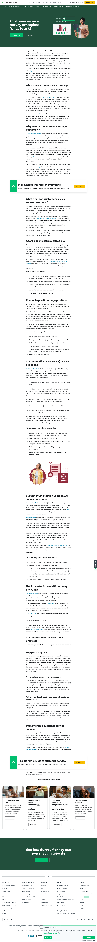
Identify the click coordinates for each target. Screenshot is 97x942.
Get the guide (79, 762)
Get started (41, 860)
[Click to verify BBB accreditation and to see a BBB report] (30, 936)
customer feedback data (35, 114)
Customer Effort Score (32, 369)
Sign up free (89, 2)
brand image (36, 167)
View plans (56, 860)
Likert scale (51, 603)
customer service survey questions (47, 218)
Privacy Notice (48, 933)
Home (4, 6)
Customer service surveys (54, 71)
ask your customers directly (37, 71)
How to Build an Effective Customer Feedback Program (37, 6)
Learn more (79, 186)
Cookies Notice (56, 933)
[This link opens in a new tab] (77, 919)
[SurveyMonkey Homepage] (10, 2)
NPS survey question (37, 629)
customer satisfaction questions (57, 545)
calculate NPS (32, 613)
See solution (30, 35)
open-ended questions (49, 97)
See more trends (31, 517)
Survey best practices (14, 6)
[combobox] (7, 919)
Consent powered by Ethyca (87, 940)
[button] (95, 565)
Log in (81, 2)
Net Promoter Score (32, 593)
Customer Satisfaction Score (34, 503)
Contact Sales (75, 2)
